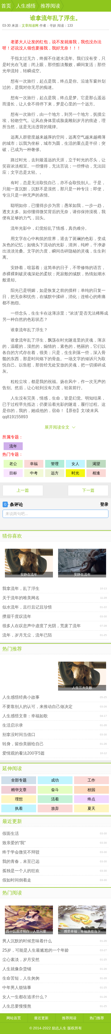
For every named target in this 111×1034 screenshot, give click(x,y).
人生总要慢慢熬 (16, 1006)
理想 (19, 799)
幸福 (34, 463)
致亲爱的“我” (14, 843)
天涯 (60, 160)
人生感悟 (26, 6)
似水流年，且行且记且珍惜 (27, 607)
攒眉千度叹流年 (16, 616)
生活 (68, 143)
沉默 (23, 189)
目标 (13, 473)
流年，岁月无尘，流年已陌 (27, 635)
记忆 (19, 245)
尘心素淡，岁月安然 (20, 959)
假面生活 (10, 833)
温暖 (15, 346)
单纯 (85, 290)
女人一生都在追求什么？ (25, 997)
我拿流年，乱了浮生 (20, 588)
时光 (10, 64)
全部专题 (19, 780)
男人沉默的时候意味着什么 (27, 941)
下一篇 (88, 490)
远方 (89, 104)
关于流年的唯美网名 (20, 598)
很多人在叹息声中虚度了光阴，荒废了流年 (41, 626)
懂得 (43, 166)
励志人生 (59, 1028)
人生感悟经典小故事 (20, 697)
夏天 (91, 808)
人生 (15, 398)
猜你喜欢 (12, 536)
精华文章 (19, 789)
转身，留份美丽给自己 (23, 744)
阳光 (15, 290)
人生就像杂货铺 (16, 969)
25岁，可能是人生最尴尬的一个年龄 (35, 950)
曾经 (43, 365)
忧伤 (31, 296)
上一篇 (23, 490)
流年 (68, 58)
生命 (56, 398)
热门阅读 (12, 892)
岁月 (81, 120)
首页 (6, 6)
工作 (91, 780)
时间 (35, 359)
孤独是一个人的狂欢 (20, 871)
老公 (13, 463)
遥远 (101, 98)
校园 (91, 789)
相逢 (96, 473)
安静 (15, 267)
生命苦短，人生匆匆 (20, 978)
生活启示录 (12, 725)
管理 (55, 463)
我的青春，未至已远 (20, 861)
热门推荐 (12, 649)
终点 (64, 81)
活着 (55, 799)
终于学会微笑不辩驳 (20, 852)
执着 (19, 808)
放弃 (55, 808)
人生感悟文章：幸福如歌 (25, 716)
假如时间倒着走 (16, 880)
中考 (34, 473)
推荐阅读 (50, 6)
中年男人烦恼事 (16, 987)
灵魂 (85, 251)
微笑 (43, 211)
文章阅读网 (30, 25)
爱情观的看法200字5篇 (23, 753)
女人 (75, 463)
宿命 (56, 410)
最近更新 (12, 821)
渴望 (96, 463)
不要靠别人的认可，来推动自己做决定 (37, 706)
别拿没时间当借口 (18, 734)
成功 (55, 780)
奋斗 (55, 789)
